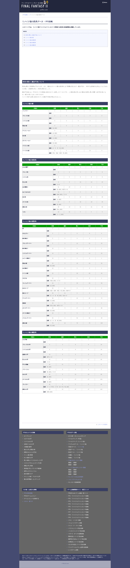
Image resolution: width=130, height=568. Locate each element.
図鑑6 (75, 474)
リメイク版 (83, 444)
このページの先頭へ (103, 424)
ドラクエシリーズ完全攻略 (75, 528)
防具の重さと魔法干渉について (34, 35)
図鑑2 (75, 462)
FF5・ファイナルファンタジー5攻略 (78, 506)
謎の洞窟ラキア (28, 473)
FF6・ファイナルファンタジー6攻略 (78, 509)
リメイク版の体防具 (31, 40)
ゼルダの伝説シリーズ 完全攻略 (77, 544)
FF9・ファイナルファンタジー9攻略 (78, 517)
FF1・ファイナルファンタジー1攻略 (78, 496)
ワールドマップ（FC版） (75, 438)
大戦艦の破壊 (28, 447)
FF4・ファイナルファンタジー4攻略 (78, 504)
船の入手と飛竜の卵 (29, 449)
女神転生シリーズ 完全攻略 (76, 542)
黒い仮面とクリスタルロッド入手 (33, 460)
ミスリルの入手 (28, 441)
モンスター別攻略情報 (74, 482)
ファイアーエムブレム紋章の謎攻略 (78, 547)
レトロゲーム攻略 (73, 550)
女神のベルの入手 (29, 444)
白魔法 (70, 455)
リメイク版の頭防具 (31, 42)
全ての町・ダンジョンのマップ (77, 436)
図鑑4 (75, 464)
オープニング (28, 436)
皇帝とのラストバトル (30, 471)
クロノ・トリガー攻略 (74, 520)
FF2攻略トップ (27, 14)
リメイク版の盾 (30, 37)
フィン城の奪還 (28, 455)
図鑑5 (69, 474)
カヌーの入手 (28, 438)
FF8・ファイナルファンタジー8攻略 (78, 515)
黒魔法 (70, 457)
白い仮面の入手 (28, 457)
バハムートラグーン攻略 (75, 523)
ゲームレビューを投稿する (31, 498)
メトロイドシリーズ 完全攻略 (76, 531)
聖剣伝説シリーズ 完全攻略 (76, 536)
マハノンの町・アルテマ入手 (32, 476)
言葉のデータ (72, 447)
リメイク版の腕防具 (31, 45)
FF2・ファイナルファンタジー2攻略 (78, 498)
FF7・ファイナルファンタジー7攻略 (78, 512)
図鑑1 (69, 462)
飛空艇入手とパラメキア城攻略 (32, 468)
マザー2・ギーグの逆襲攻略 (76, 533)
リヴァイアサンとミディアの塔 (32, 463)
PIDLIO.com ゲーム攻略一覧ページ (78, 493)
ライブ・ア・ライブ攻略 (75, 525)
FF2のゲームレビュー (30, 496)
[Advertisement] (65, 62)
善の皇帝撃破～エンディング (32, 479)
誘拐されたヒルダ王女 (30, 452)
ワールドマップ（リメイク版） (77, 441)
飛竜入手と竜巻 (28, 465)
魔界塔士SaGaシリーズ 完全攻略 (77, 539)
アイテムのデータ (73, 444)
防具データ (71, 452)
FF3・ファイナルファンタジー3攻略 (78, 501)
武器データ (71, 449)
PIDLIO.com (66, 563)
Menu (105, 2)
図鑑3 (69, 464)
